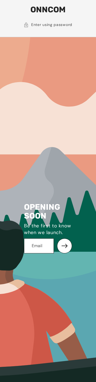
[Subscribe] (64, 245)
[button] (48, 25)
